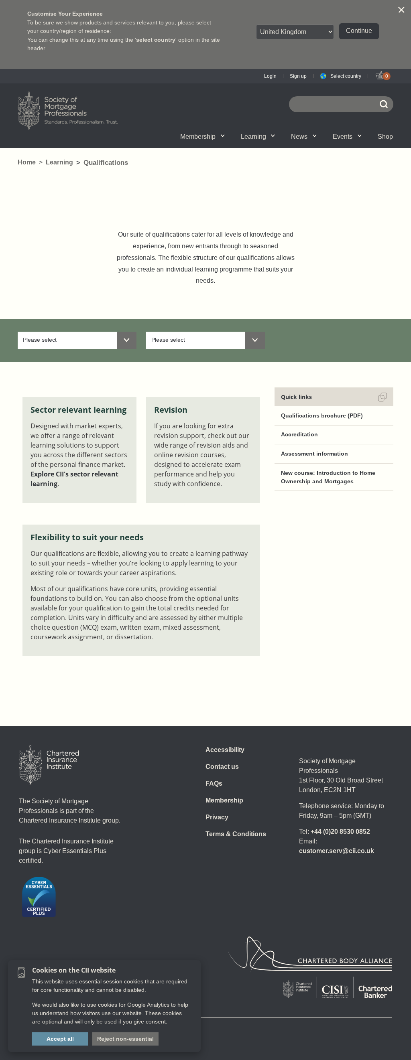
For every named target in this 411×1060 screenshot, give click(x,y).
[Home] (49, 765)
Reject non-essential (125, 1039)
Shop (385, 136)
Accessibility (225, 749)
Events (342, 136)
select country (155, 39)
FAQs (214, 783)
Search (372, 136)
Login (270, 76)
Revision (170, 409)
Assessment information (314, 453)
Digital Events (363, 136)
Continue (359, 30)
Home (27, 162)
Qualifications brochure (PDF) (322, 415)
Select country (345, 76)
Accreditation (299, 434)
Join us (178, 136)
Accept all (60, 1039)
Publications (285, 136)
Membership (198, 136)
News (299, 136)
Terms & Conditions (236, 834)
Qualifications (137, 136)
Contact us (222, 766)
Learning (253, 136)
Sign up (298, 76)
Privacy (217, 817)
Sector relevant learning (78, 409)
